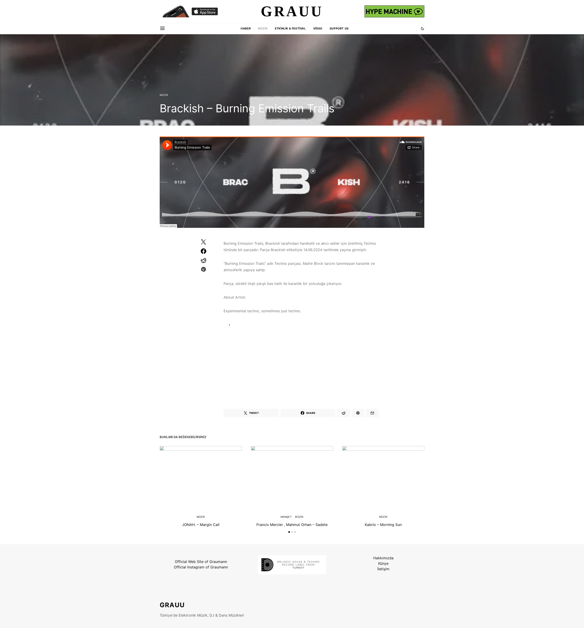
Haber (246, 28)
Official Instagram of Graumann (201, 567)
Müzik (263, 28)
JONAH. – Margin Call (200, 524)
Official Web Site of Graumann (201, 561)
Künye (383, 563)
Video (317, 28)
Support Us (339, 28)
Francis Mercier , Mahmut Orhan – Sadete (292, 524)
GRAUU (172, 605)
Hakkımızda (383, 558)
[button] (422, 28)
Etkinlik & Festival (290, 28)
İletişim (383, 569)
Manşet (286, 516)
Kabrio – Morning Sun (383, 524)
